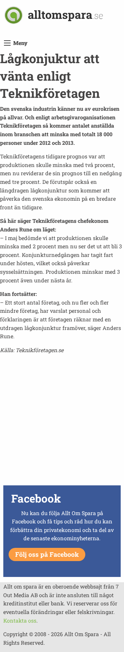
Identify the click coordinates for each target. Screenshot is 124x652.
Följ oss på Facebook (47, 554)
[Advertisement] (62, 421)
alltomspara (65, 14)
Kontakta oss (19, 620)
